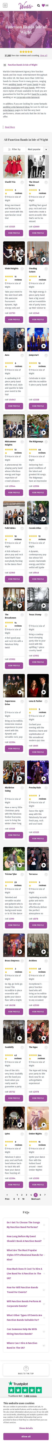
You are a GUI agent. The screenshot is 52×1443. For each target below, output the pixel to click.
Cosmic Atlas (35, 528)
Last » (38, 1199)
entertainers (8, 110)
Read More (10, 127)
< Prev (7, 1195)
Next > (33, 1199)
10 (23, 1199)
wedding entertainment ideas (16, 107)
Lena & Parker (35, 701)
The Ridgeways (36, 441)
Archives (33, 960)
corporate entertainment (27, 97)
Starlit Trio (10, 182)
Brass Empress (12, 960)
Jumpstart (34, 355)
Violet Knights (11, 268)
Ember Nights (35, 1133)
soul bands (29, 88)
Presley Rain (35, 787)
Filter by (15, 149)
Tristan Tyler (11, 874)
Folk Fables (10, 528)
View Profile (14, 233)
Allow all (26, 1436)
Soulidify (9, 1047)
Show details (26, 1428)
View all (43, 55)
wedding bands (15, 84)
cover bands (32, 84)
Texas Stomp (35, 614)
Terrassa (33, 874)
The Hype (33, 1047)
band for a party (39, 94)
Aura (7, 355)
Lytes (7, 1133)
